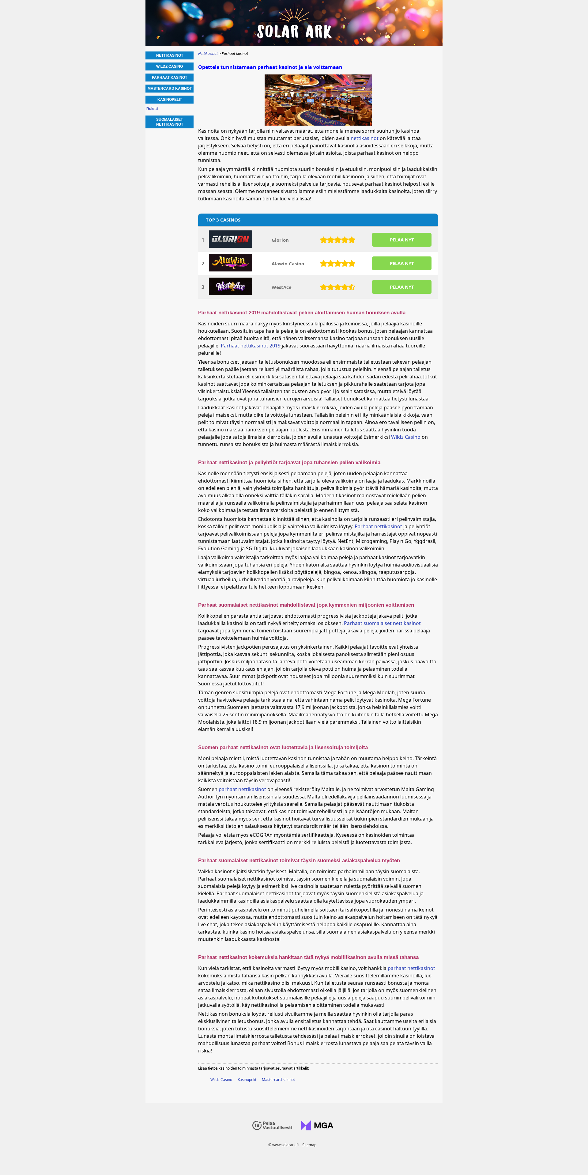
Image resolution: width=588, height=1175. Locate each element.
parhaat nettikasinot (242, 789)
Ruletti (152, 109)
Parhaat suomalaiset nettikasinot (382, 623)
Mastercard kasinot (278, 1079)
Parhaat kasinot (169, 77)
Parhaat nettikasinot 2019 (251, 345)
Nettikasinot (169, 55)
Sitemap (309, 1144)
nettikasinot (365, 138)
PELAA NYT (402, 240)
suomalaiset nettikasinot (169, 122)
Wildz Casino (405, 437)
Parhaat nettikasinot (378, 526)
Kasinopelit (247, 1079)
